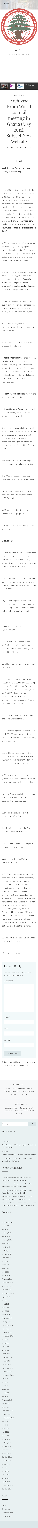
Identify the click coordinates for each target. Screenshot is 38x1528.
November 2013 (7, 1368)
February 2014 (7, 1357)
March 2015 (6, 1314)
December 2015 (7, 1282)
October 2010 (7, 1489)
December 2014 (7, 1325)
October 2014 (7, 1332)
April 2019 (5, 1226)
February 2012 (7, 1443)
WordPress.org (7, 1516)
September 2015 (8, 1293)
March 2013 (6, 1396)
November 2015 (7, 1286)
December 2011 (7, 1450)
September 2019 (8, 1222)
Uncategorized (13, 147)
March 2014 (6, 1354)
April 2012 (5, 1435)
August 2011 (6, 1464)
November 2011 (7, 1453)
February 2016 (7, 1279)
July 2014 (5, 1339)
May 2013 (5, 1389)
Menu (7, 3)
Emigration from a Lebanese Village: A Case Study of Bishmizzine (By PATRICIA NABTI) (19, 1109)
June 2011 (5, 1471)
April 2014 (5, 1350)
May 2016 (5, 1268)
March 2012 (6, 1439)
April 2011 (5, 1478)
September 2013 (8, 1375)
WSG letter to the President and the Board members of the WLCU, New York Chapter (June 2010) (19, 1089)
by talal (19, 161)
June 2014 (5, 1343)
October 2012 (7, 1414)
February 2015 (7, 1318)
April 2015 (5, 1311)
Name (7, 1017)
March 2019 (6, 1229)
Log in (4, 1505)
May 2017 (5, 1243)
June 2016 (5, 1265)
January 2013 (6, 1403)
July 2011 (5, 1467)
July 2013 (5, 1382)
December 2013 (7, 1364)
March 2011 (6, 1482)
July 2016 (5, 1261)
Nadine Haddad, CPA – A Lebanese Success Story (19, 1155)
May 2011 (5, 1475)
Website (7, 1040)
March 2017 (6, 1247)
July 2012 (5, 1425)
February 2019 (7, 1233)
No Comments (25, 147)
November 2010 (7, 1485)
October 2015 (7, 1290)
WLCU (19, 50)
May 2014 (5, 1347)
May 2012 (5, 1432)
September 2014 (8, 1336)
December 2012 (7, 1407)
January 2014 (6, 1361)
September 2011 (8, 1460)
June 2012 (5, 1428)
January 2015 (6, 1322)
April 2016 (5, 1272)
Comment (8, 981)
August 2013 (6, 1378)
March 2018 (6, 1236)
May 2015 (5, 1307)
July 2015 (5, 1300)
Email (6, 1028)
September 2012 (8, 1418)
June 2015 (5, 1304)
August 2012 (6, 1421)
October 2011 (7, 1457)
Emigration (5, 1141)
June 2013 (5, 1386)
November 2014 (7, 1329)
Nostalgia (5, 1151)
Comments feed (7, 1513)
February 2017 (7, 1250)
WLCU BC (29, 85)
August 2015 (6, 1297)
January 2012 (6, 1446)
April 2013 (5, 1393)
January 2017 (6, 1254)
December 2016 (7, 1258)
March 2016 (6, 1275)
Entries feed (6, 1509)
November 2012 (7, 1411)
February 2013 (7, 1400)
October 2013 (7, 1371)
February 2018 (7, 1240)
